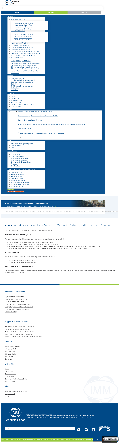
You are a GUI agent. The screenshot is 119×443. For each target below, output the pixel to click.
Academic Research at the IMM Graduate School (21, 169)
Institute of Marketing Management (22, 144)
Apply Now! (10, 189)
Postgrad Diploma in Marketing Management (19, 307)
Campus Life (15, 98)
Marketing (40, 111)
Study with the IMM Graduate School (22, 82)
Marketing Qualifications (19, 43)
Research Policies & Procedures (20, 184)
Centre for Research (17, 172)
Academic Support (16, 100)
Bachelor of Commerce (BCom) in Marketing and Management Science (56, 211)
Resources (14, 164)
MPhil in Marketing (17, 57)
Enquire (17, 12)
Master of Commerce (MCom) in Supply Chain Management (23, 336)
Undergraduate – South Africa (23, 23)
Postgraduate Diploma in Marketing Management (26, 53)
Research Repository (17, 186)
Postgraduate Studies (17, 178)
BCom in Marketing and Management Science (25, 51)
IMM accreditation (10, 354)
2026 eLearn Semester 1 (18, 156)
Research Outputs (16, 176)
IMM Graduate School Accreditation (22, 86)
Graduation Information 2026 (15, 191)
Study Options (15, 84)
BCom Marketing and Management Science (18, 304)
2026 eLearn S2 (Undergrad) (19, 158)
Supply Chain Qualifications (20, 61)
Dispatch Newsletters (24, 120)
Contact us (8, 359)
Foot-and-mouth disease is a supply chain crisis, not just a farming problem (41, 133)
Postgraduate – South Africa (23, 25)
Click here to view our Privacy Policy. (82, 417)
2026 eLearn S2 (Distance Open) (21, 162)
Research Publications (18, 180)
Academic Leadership (17, 78)
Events (13, 96)
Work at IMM (9, 356)
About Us (10, 75)
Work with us (15, 88)
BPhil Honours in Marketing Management (23, 55)
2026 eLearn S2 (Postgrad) (19, 160)
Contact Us (84, 12)
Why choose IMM (10, 349)
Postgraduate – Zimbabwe (22, 29)
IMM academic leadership (13, 346)
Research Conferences (18, 174)
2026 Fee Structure (18, 19)
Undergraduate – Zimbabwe (23, 27)
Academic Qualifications (15, 211)
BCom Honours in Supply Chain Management (25, 69)
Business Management (25, 111)
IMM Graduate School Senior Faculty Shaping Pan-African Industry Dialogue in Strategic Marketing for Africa (51, 124)
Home (6, 211)
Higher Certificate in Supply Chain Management (25, 63)
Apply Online (50, 12)
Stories (13, 148)
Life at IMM (10, 93)
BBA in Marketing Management (20, 49)
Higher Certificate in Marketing (20, 45)
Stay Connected (16, 146)
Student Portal (15, 154)
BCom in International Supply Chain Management (26, 67)
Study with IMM (10, 351)
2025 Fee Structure (18, 31)
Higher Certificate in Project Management (23, 65)
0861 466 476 (104, 426)
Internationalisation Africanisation (21, 182)
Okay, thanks (97, 439)
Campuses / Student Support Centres (22, 104)
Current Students (12, 151)
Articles (9, 109)
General (34, 111)
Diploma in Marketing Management (22, 47)
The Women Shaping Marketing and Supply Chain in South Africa (38, 116)
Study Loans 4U (16, 106)
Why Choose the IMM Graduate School (23, 80)
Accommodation (16, 102)
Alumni (9, 140)
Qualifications (11, 16)
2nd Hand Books (16, 166)
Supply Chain (48, 111)
